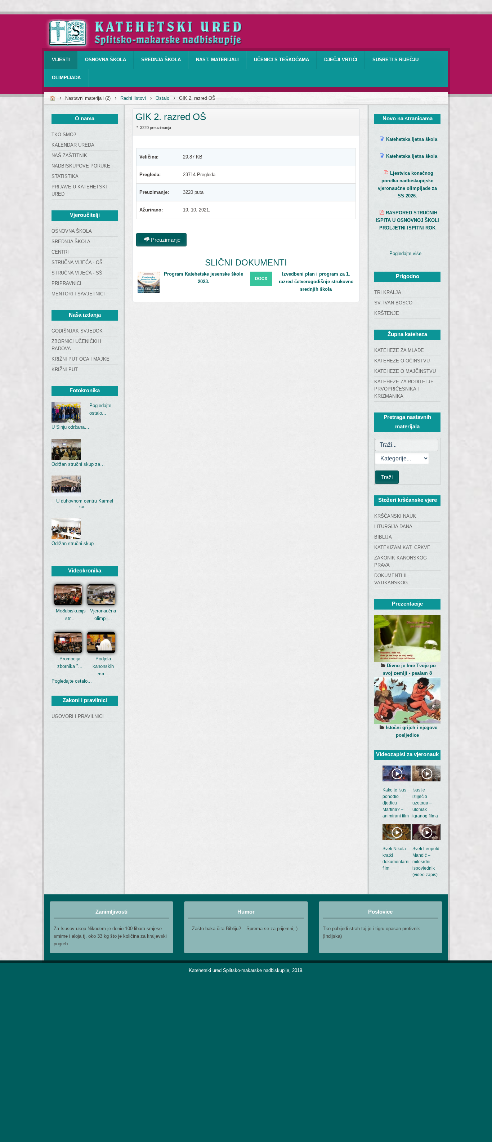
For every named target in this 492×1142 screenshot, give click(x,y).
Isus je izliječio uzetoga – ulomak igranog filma (425, 803)
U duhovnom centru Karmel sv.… (84, 503)
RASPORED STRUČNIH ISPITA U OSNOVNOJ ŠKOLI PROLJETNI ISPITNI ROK (407, 220)
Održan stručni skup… (75, 543)
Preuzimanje (164, 240)
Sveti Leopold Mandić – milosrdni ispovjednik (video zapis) (425, 861)
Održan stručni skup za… (78, 464)
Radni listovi (133, 98)
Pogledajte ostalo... (72, 681)
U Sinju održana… (70, 427)
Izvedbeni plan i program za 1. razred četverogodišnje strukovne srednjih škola (316, 281)
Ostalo (162, 98)
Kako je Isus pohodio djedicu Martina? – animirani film (396, 803)
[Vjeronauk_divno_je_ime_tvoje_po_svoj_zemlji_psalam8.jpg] (407, 638)
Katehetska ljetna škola (411, 139)
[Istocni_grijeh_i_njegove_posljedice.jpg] (407, 700)
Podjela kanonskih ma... (103, 666)
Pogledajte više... (407, 253)
